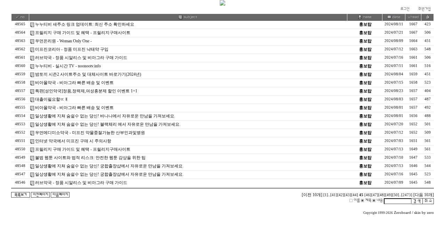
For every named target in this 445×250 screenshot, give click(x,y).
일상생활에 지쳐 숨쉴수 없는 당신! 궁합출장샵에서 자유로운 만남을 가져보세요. (109, 166)
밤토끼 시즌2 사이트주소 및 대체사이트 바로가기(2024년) (88, 74)
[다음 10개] (423, 194)
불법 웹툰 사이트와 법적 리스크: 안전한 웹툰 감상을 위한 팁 (90, 157)
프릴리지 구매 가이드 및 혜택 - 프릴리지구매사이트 (82, 32)
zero (430, 213)
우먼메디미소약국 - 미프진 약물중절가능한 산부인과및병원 (90, 132)
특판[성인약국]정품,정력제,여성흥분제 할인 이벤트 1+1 (86, 91)
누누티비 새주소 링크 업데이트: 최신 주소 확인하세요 (84, 24)
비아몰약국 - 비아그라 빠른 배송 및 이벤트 (74, 82)
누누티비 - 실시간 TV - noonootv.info (68, 66)
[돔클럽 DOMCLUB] (222, 4)
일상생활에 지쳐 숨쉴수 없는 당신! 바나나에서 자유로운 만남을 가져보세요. (105, 116)
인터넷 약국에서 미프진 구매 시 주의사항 (73, 141)
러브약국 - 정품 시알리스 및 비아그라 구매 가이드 (81, 57)
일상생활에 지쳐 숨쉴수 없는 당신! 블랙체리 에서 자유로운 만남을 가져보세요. (107, 124)
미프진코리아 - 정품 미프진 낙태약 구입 (71, 49)
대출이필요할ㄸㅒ (51, 99)
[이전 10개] (312, 194)
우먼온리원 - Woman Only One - (63, 41)
